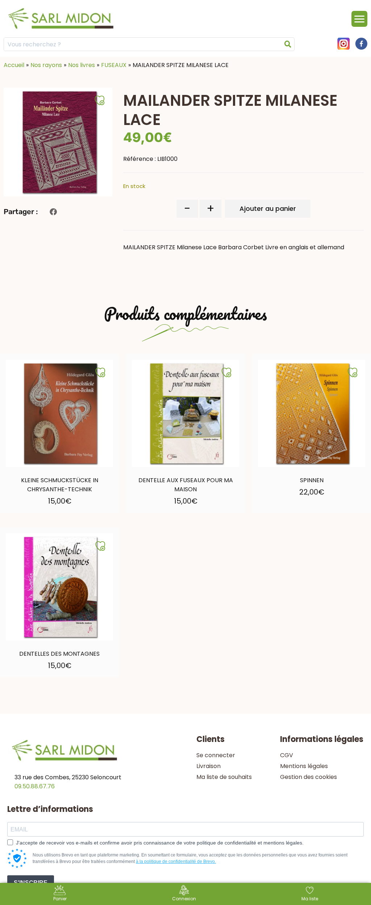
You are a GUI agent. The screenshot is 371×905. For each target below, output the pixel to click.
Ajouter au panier (267, 208)
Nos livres (81, 65)
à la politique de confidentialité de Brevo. (176, 861)
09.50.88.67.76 (34, 786)
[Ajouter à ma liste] (100, 372)
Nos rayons (46, 65)
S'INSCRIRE (30, 883)
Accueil (14, 65)
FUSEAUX (113, 65)
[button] (53, 212)
